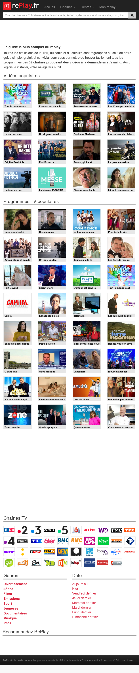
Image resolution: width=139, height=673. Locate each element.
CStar (22, 541)
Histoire (116, 562)
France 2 (22, 530)
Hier (75, 588)
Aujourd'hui (80, 583)
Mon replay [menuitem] (107, 6)
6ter (49, 541)
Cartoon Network (35, 562)
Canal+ (49, 530)
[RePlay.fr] (22, 5)
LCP (89, 562)
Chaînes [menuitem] (66, 6)
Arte (89, 530)
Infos (7, 623)
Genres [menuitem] (86, 6)
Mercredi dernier (84, 602)
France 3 (35, 530)
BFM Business (62, 551)
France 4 (9, 541)
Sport (7, 603)
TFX (129, 530)
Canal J (22, 562)
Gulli (9, 562)
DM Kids (62, 562)
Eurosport (116, 551)
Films (7, 593)
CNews (35, 551)
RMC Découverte (63, 541)
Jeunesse (10, 608)
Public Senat (102, 562)
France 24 (89, 551)
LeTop (76, 562)
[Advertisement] (69, 31)
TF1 (9, 530)
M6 (76, 530)
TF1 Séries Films (36, 541)
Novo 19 (9, 551)
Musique (10, 618)
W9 (102, 530)
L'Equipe (129, 551)
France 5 (62, 530)
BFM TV (49, 551)
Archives (128, 660)
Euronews (76, 551)
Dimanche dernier (85, 616)
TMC (116, 530)
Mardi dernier (81, 607)
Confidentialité (90, 660)
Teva (103, 541)
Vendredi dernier (84, 593)
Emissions (11, 598)
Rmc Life (89, 541)
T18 (130, 541)
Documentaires (15, 613)
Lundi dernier (81, 612)
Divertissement (15, 583)
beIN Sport (102, 551)
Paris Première (116, 541)
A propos (105, 660)
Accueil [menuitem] (49, 6)
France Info (22, 551)
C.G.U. (117, 660)
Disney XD (49, 562)
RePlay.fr (8, 660)
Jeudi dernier (81, 597)
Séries (8, 588)
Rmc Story (76, 541)
